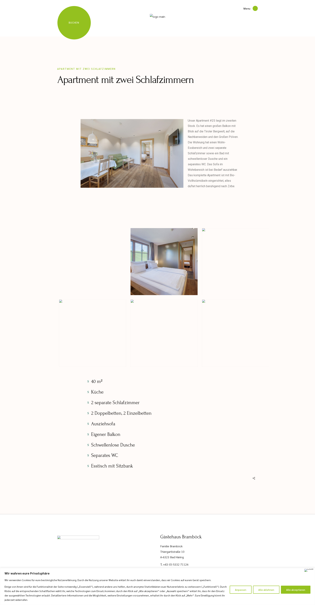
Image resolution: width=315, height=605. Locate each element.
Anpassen (240, 589)
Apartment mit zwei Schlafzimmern (86, 68)
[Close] (308, 570)
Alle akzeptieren (295, 589)
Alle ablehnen (266, 589)
